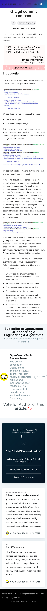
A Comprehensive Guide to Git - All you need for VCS (23, 460)
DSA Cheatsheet (9, 4)
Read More (41, 377)
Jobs (29, 4)
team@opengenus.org (11, 597)
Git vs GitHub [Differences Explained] (23, 451)
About (37, 4)
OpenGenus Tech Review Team (21, 357)
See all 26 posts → (23, 477)
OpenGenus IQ (8, 594)
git (13, 23)
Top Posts (15, 601)
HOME (21, 4)
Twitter (33, 601)
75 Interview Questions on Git (23, 469)
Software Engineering (27, 23)
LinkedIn (24, 601)
